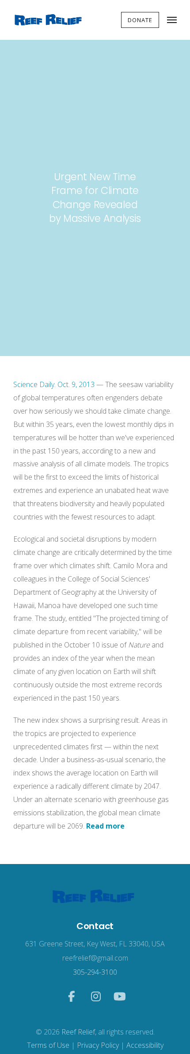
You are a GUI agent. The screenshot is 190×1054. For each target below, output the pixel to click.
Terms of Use (48, 1045)
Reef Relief (78, 1032)
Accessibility (144, 1045)
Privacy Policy (98, 1045)
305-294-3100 (95, 972)
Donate (140, 20)
